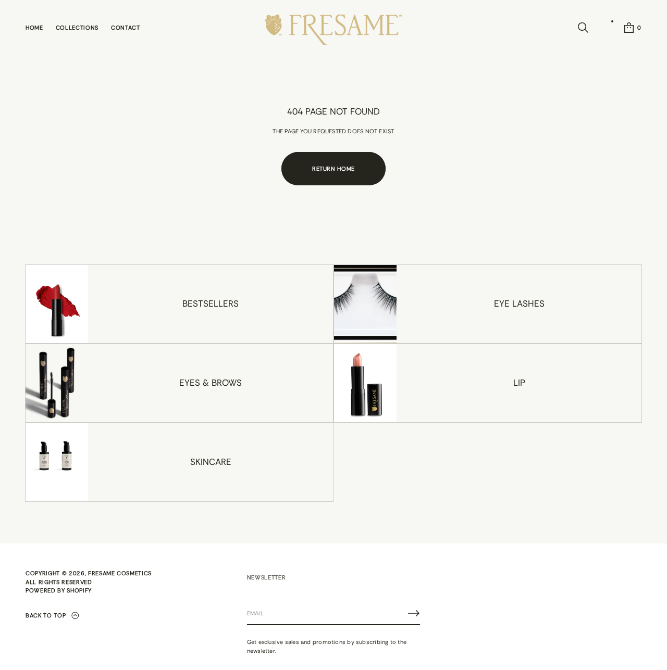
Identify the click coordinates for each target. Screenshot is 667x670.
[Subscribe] (413, 613)
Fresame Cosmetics (120, 573)
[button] (583, 27)
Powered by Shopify (59, 590)
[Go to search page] (583, 27)
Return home (333, 168)
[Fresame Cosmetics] (333, 27)
